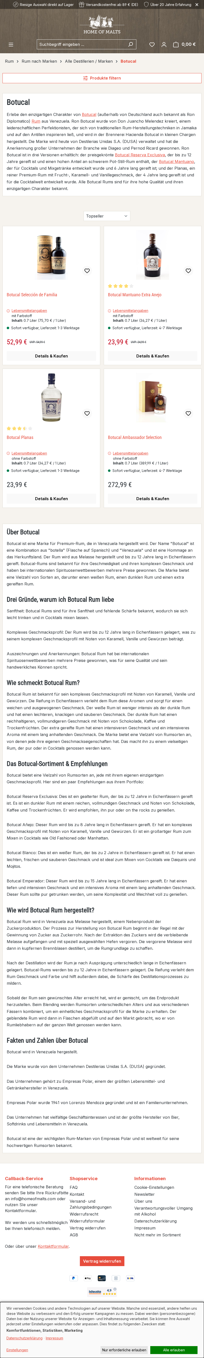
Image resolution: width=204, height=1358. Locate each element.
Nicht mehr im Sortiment (157, 1234)
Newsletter (144, 1194)
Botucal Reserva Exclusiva (140, 154)
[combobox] (81, 44)
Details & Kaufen (51, 355)
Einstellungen (17, 1350)
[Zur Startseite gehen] (102, 23)
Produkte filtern (105, 78)
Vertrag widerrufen (87, 1227)
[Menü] (11, 44)
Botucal (89, 114)
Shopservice (84, 1178)
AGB (74, 1234)
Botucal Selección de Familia (32, 294)
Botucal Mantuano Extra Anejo (134, 294)
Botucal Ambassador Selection (135, 437)
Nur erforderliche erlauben (124, 1350)
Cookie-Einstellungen (154, 1187)
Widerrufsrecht (84, 1214)
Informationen (150, 1178)
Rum (36, 121)
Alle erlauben (174, 1350)
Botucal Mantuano (176, 161)
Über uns (143, 1201)
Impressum (144, 1227)
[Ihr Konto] (164, 44)
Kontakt (77, 1194)
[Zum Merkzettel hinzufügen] (87, 271)
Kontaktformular (53, 1246)
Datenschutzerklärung (155, 1221)
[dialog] (102, 1330)
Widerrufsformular (87, 1221)
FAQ (74, 1187)
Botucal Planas (20, 437)
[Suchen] (130, 44)
